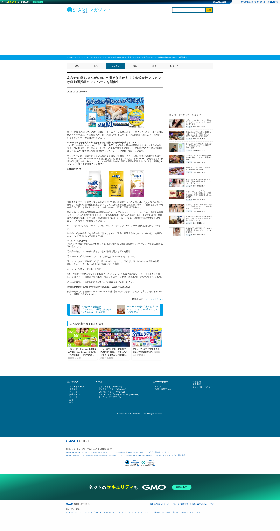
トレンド (96, 66)
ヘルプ (158, 386)
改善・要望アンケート (165, 389)
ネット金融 (166, 512)
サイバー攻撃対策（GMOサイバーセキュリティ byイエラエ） (102, 455)
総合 (77, 66)
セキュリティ (121, 512)
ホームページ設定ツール (109, 397)
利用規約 (196, 381)
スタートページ (76, 386)
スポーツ (174, 66)
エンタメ (91, 57)
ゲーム (72, 402)
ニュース (73, 397)
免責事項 (196, 384)
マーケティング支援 (135, 512)
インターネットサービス (74, 512)
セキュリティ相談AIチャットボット (157, 452)
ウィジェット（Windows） (110, 386)
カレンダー (74, 392)
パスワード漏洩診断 (118, 452)
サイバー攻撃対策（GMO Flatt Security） (139, 455)
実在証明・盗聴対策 (72, 455)
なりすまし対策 (161, 455)
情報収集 (157, 512)
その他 (198, 512)
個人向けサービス (187, 512)
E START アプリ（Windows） (112, 392)
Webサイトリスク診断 (135, 452)
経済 (154, 66)
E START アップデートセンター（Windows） (119, 394)
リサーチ (148, 512)
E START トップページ (76, 57)
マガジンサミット (154, 299)
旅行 (135, 66)
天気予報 (73, 389)
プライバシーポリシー (202, 387)
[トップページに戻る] (78, 10)
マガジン (100, 57)
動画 (71, 400)
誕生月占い (74, 394)
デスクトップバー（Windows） (112, 389)
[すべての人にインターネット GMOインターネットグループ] (259, 2)
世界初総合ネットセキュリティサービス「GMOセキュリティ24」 (87, 452)
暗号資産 (175, 512)
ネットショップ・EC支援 (93, 512)
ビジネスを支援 (109, 512)
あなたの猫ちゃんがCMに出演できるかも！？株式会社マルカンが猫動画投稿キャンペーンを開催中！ (147, 57)
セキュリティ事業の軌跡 (177, 455)
